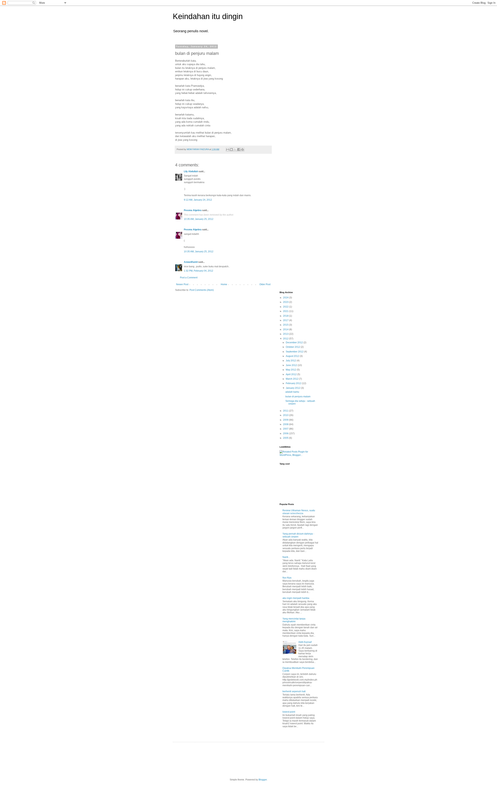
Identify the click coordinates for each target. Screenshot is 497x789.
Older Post (264, 284)
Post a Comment (188, 277)
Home (224, 284)
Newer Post (182, 284)
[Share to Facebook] (239, 149)
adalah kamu (292, 392)
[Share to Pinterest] (242, 149)
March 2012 (292, 378)
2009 (286, 420)
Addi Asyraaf (305, 642)
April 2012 (291, 374)
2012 (286, 338)
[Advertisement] (295, 103)
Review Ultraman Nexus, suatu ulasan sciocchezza (298, 512)
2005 (286, 438)
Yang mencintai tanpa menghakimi (293, 620)
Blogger (263, 779)
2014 (286, 329)
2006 (286, 433)
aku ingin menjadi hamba (295, 598)
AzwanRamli (191, 262)
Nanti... (286, 557)
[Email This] (228, 149)
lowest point (288, 711)
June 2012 (292, 365)
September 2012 (295, 351)
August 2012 (293, 356)
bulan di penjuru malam (297, 396)
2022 (286, 306)
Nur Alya (286, 577)
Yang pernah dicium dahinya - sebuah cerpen (298, 535)
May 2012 (291, 369)
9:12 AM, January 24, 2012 (198, 199)
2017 (286, 320)
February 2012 (294, 383)
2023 (286, 302)
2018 (286, 316)
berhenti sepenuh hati (294, 691)
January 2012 (293, 388)
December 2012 (294, 342)
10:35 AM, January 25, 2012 (198, 219)
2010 (286, 415)
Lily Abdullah (191, 171)
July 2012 (291, 360)
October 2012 (293, 347)
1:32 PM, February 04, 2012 (198, 270)
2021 (286, 311)
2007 (286, 428)
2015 (286, 324)
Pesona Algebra (193, 210)
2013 (286, 334)
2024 (286, 297)
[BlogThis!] (231, 149)
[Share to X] (235, 149)
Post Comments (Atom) (201, 290)
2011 (286, 410)
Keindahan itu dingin (208, 16)
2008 (286, 424)
